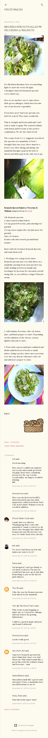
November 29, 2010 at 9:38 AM (24, 511)
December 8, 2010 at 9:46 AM (23, 703)
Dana (14, 563)
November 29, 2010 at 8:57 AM (24, 486)
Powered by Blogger (26, 725)
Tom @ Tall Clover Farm (23, 606)
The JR (15, 588)
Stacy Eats (17, 696)
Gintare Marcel (31, 730)
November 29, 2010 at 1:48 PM (24, 628)
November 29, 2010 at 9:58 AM (24, 538)
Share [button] (6, 442)
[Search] (42, 4)
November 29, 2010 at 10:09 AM (24, 556)
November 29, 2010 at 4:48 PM (24, 668)
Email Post (15, 442)
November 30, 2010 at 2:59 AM (24, 688)
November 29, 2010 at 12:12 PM (24, 598)
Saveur (23, 138)
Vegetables (19, 446)
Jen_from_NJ (18, 651)
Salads (12, 446)
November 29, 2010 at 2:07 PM (24, 643)
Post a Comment (12, 709)
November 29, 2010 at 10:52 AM (24, 581)
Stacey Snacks (13, 9)
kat (13, 545)
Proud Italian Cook (20, 518)
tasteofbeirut (18, 675)
